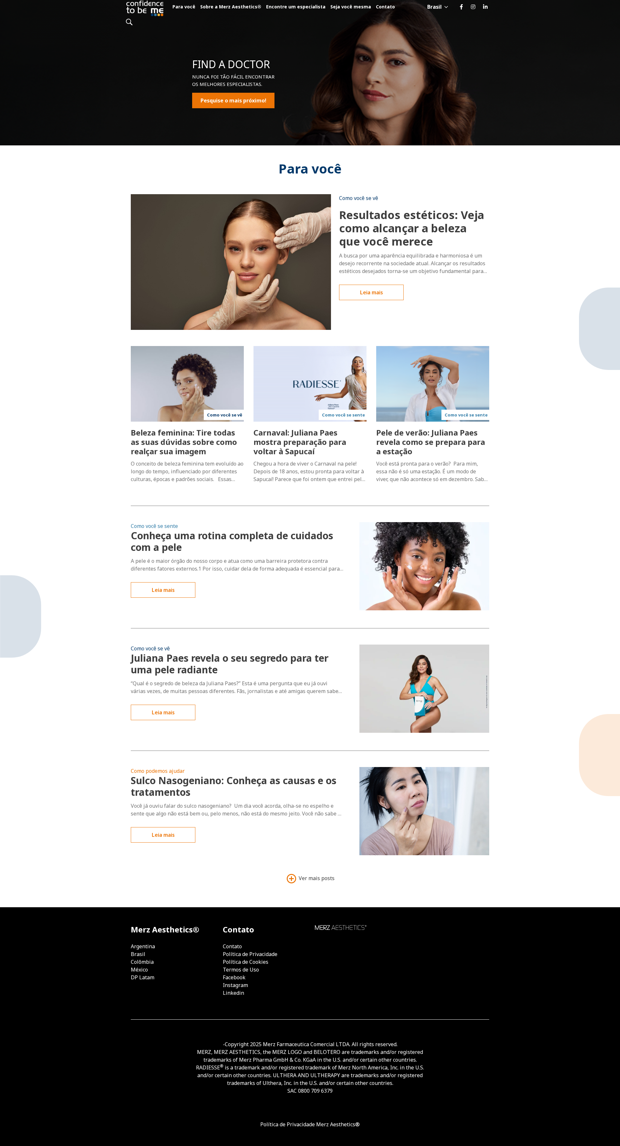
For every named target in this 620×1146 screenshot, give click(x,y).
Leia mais (371, 292)
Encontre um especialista (296, 7)
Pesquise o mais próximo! (233, 100)
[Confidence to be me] (147, 8)
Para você (183, 7)
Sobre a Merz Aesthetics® (230, 7)
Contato (385, 7)
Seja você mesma (350, 7)
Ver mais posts (316, 878)
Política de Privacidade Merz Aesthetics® (310, 1124)
